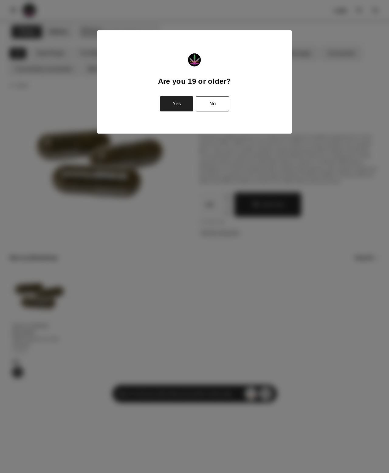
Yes (177, 103)
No (212, 103)
